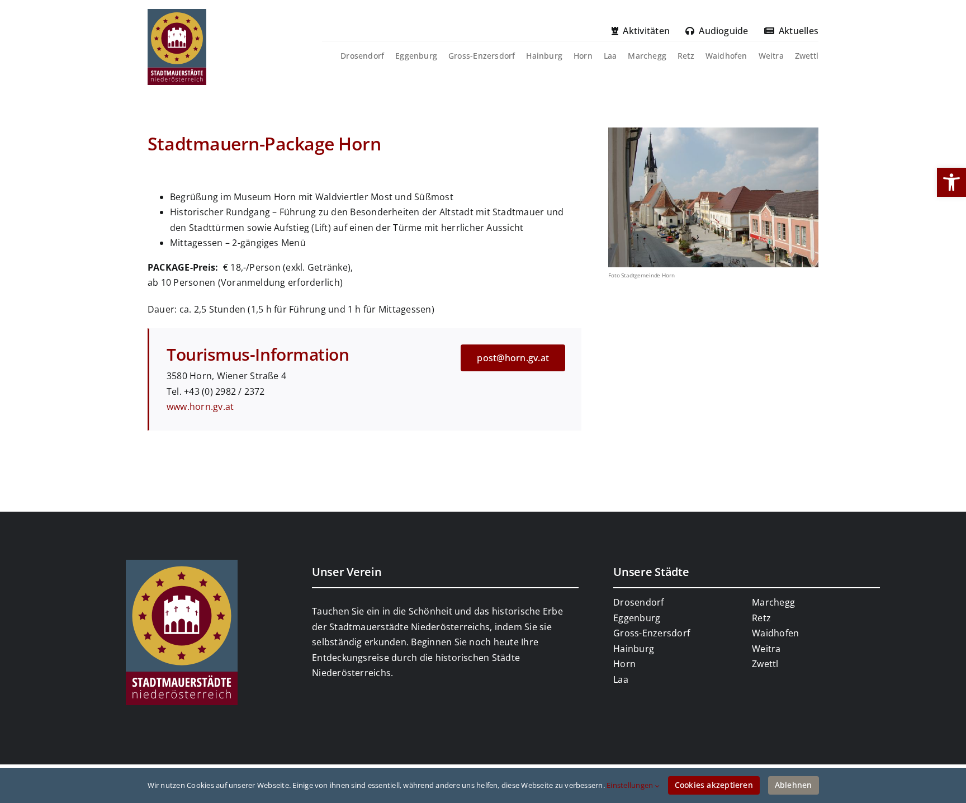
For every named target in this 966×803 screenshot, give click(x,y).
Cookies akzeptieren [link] (714, 785)
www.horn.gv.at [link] (200, 406)
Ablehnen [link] (793, 785)
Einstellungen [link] (631, 785)
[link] (951, 182)
